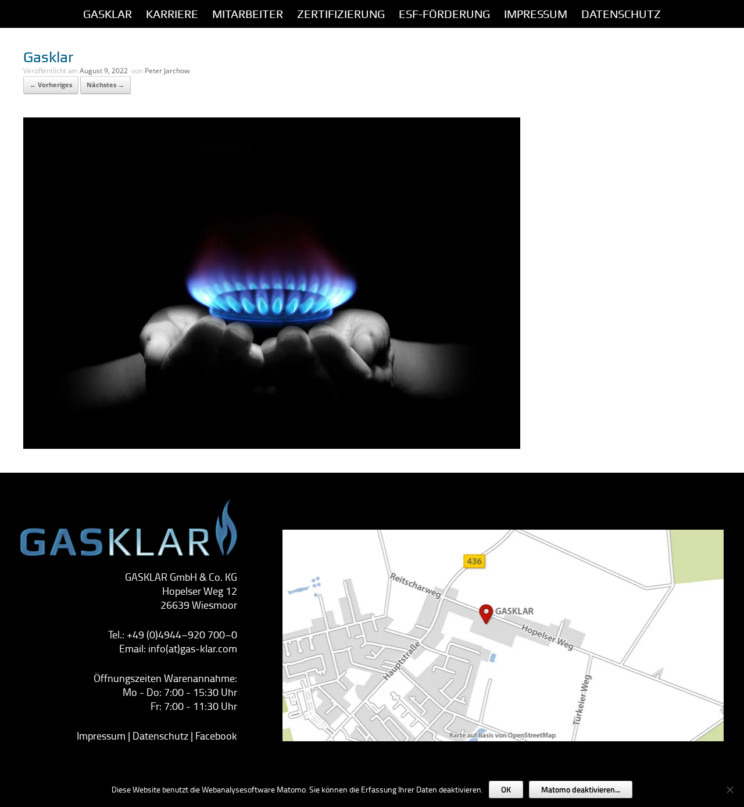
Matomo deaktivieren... (580, 789)
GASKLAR (107, 14)
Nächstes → (105, 84)
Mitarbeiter (247, 14)
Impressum (101, 735)
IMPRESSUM (535, 14)
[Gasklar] (271, 446)
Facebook (216, 735)
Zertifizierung (341, 14)
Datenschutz (621, 14)
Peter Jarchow (167, 71)
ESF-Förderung (444, 14)
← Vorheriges (51, 84)
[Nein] (729, 789)
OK (506, 789)
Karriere (172, 14)
